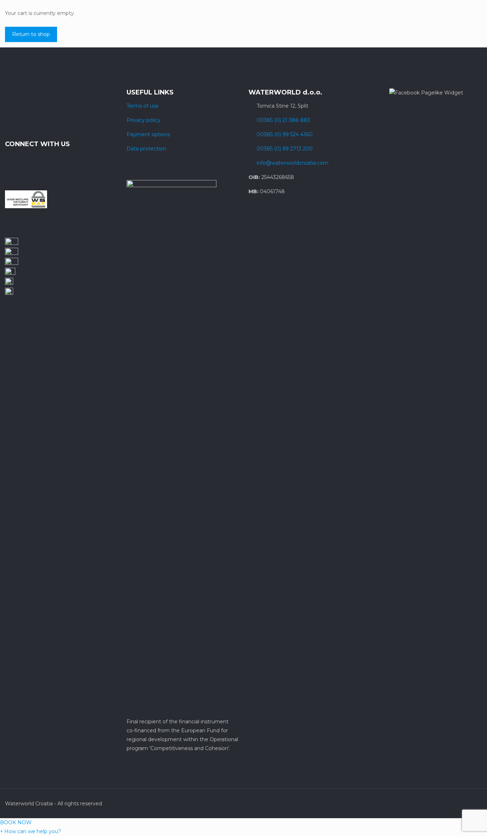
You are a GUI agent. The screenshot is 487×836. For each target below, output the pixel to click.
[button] (30, 831)
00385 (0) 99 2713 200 (285, 148)
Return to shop (31, 34)
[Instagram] (446, 803)
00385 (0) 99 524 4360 (285, 134)
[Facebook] (437, 803)
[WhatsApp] (427, 803)
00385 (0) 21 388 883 (283, 120)
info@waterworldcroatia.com (292, 163)
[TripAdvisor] (456, 803)
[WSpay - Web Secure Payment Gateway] (26, 206)
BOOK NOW (16, 822)
